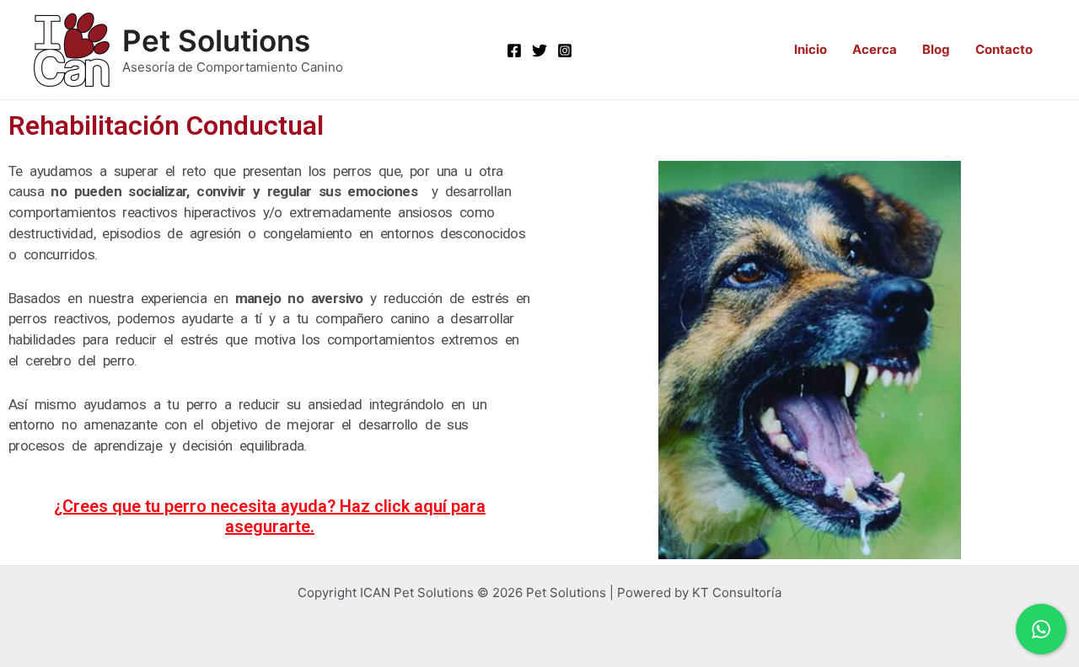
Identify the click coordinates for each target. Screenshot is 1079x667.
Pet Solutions (216, 40)
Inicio (810, 49)
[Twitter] (539, 50)
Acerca (874, 49)
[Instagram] (564, 50)
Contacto (1004, 49)
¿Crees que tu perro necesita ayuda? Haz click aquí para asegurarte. (270, 516)
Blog (936, 49)
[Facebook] (514, 50)
